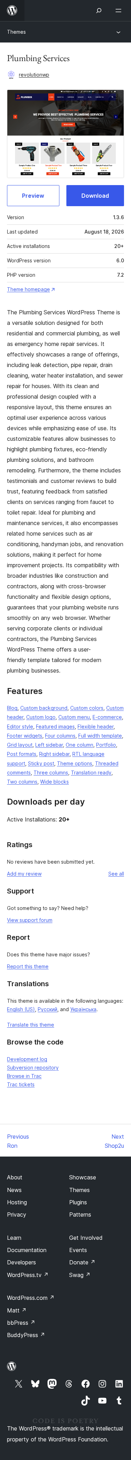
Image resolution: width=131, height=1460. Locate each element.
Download (95, 195)
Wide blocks (54, 782)
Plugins (78, 1202)
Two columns (22, 782)
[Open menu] (120, 10)
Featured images (55, 726)
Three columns (51, 772)
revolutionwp (34, 75)
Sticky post (41, 763)
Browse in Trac (24, 1076)
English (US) (21, 1009)
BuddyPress (26, 1334)
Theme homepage (28, 289)
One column (79, 745)
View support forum (29, 920)
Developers (21, 1262)
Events (78, 1249)
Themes (16, 32)
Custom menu (74, 717)
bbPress (21, 1322)
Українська (83, 1009)
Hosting (17, 1202)
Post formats (21, 754)
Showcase (82, 1177)
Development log (27, 1059)
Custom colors (86, 708)
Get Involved (86, 1237)
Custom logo (41, 717)
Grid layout (19, 745)
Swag (79, 1274)
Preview (33, 195)
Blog (12, 708)
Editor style (20, 726)
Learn (14, 1237)
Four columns (60, 736)
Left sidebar (49, 745)
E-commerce (107, 717)
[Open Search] (99, 10)
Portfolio (106, 745)
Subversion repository (33, 1068)
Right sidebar (54, 754)
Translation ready (91, 772)
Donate (82, 1262)
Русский (47, 1009)
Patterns (80, 1214)
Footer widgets (24, 736)
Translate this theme (30, 1025)
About (14, 1177)
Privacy (16, 1214)
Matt (17, 1310)
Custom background (43, 708)
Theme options (74, 763)
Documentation (26, 1249)
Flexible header (96, 726)
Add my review (24, 874)
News (14, 1189)
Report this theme (28, 966)
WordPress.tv (28, 1274)
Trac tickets (21, 1084)
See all (116, 874)
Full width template (100, 736)
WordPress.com (30, 1297)
